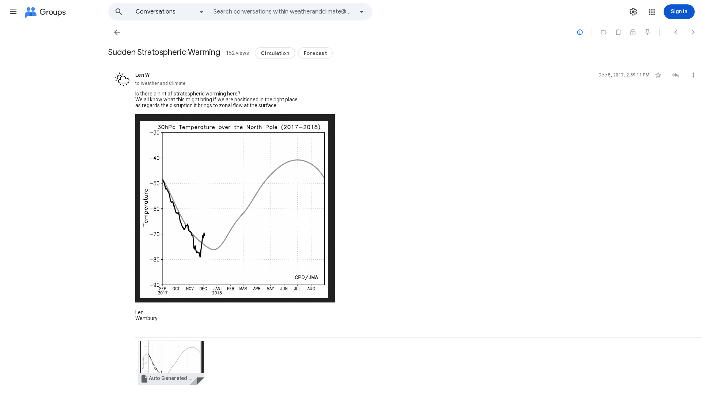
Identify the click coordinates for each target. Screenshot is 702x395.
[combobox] (283, 11)
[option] (170, 11)
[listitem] (405, 225)
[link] (171, 363)
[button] (13, 11)
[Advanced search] (361, 11)
